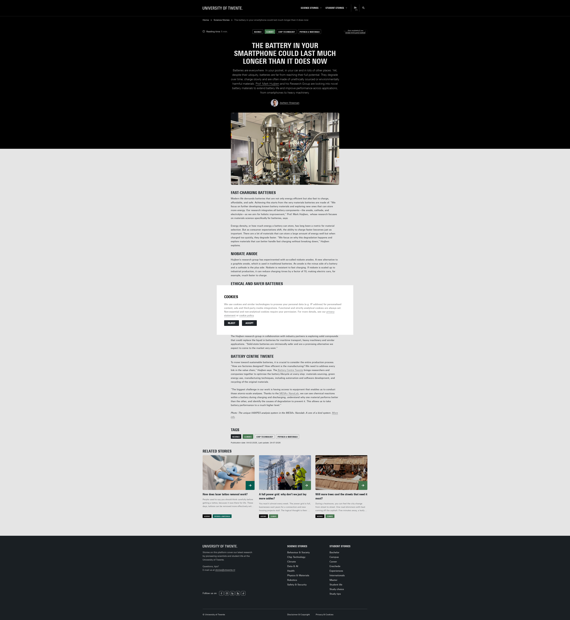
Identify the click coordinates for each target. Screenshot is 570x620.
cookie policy (246, 315)
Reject (231, 323)
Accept (249, 323)
